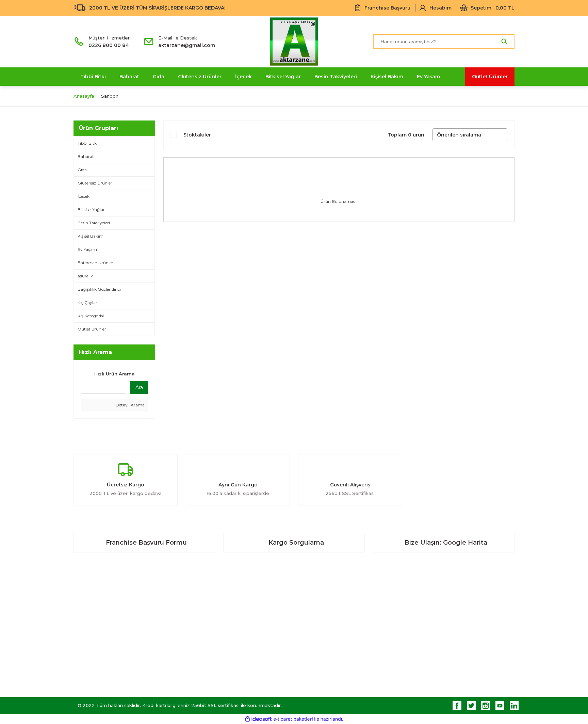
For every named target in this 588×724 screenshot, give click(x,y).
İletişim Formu (314, 637)
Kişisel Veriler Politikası (436, 652)
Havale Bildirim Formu (323, 652)
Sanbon (109, 96)
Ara (139, 387)
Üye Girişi (196, 621)
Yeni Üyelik (198, 606)
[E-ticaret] (293, 719)
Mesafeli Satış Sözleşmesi (440, 606)
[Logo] (294, 41)
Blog (303, 621)
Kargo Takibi (312, 667)
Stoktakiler (197, 135)
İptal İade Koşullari (431, 637)
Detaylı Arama (130, 404)
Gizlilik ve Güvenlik (431, 621)
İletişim (306, 606)
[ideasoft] (258, 719)
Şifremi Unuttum (204, 637)
